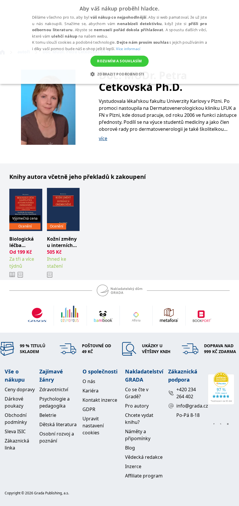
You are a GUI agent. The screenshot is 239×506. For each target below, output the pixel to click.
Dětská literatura (58, 424)
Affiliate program (144, 475)
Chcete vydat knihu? (139, 418)
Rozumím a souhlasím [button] (119, 61)
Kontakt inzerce (99, 400)
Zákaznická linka (17, 444)
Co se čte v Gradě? (136, 393)
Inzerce (133, 466)
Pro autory (137, 406)
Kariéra (90, 390)
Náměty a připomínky (137, 435)
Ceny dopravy (20, 389)
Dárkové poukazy (14, 402)
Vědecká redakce (144, 457)
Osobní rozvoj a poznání (56, 437)
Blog (130, 448)
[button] (119, 74)
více (103, 138)
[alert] (119, 42)
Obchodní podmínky (16, 418)
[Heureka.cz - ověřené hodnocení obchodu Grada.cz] (221, 388)
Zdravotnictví (53, 389)
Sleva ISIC (15, 431)
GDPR (88, 409)
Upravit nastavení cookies (93, 425)
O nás (88, 381)
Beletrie (47, 415)
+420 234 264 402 (186, 393)
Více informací (128, 48)
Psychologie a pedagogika (54, 402)
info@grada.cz (189, 406)
